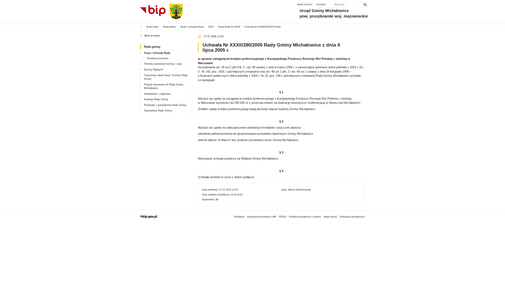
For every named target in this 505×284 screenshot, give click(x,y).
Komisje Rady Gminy (156, 99)
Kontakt (321, 4)
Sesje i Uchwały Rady (157, 52)
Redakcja (239, 216)
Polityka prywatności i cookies (305, 216)
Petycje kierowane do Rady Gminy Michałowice (163, 86)
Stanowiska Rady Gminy (158, 110)
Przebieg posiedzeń (157, 58)
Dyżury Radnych (153, 69)
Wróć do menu (152, 35)
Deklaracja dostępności (352, 216)
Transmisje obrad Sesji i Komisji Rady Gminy (166, 77)
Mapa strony (304, 4)
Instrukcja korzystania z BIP (261, 216)
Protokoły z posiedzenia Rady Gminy (165, 105)
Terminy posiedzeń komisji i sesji (163, 63)
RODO (282, 216)
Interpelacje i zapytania (157, 93)
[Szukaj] (365, 4)
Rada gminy (152, 46)
